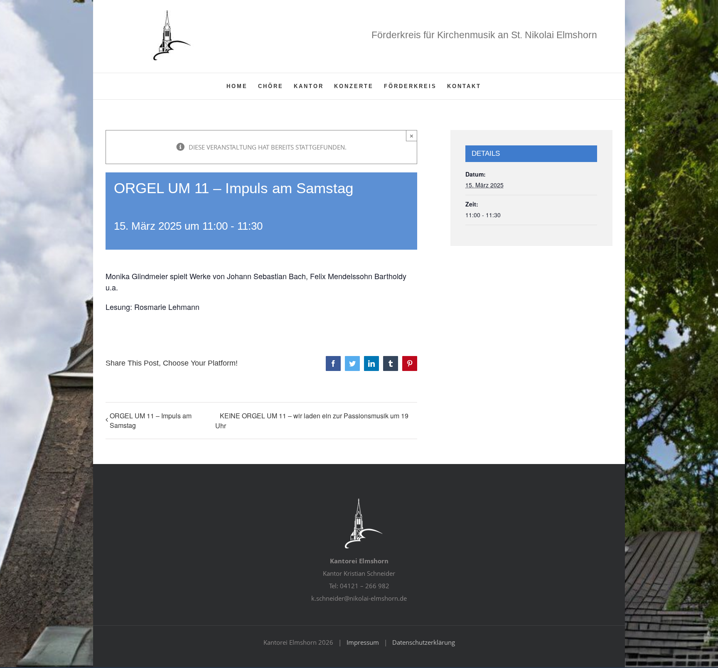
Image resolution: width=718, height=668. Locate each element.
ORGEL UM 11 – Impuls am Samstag (151, 420)
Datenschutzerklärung (423, 642)
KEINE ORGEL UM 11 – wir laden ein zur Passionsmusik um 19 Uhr (311, 420)
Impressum (363, 642)
